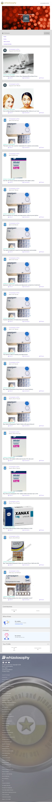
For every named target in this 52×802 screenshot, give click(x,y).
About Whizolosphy (7, 666)
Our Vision (5, 668)
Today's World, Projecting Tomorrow (9, 792)
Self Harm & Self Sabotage (7, 773)
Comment (26, 78)
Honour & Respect (5, 725)
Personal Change (5, 762)
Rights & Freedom (5, 771)
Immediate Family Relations (7, 732)
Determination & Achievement (8, 704)
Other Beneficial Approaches (7, 750)
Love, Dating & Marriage (7, 741)
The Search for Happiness (7, 787)
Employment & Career (6, 709)
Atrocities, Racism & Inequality (8, 686)
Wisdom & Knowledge (6, 799)
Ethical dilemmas (5, 711)
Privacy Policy (5, 671)
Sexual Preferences (5, 776)
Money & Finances (5, 746)
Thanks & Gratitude (6, 783)
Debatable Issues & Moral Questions (9, 702)
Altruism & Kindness (6, 684)
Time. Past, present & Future (7, 789)
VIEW (48, 644)
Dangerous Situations (6, 697)
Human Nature (5, 727)
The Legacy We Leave (6, 785)
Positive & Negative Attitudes (7, 769)
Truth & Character (5, 794)
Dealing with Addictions (6, 700)
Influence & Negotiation (6, 734)
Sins (3, 780)
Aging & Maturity (5, 681)
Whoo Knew (7, 41)
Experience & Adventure (6, 714)
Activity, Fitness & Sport (6, 679)
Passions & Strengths (6, 757)
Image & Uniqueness (6, 730)
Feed (5, 36)
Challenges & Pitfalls (6, 688)
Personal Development (6, 764)
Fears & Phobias (5, 718)
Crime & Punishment (6, 695)
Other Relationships (6, 753)
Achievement (4, 677)
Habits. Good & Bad (6, 723)
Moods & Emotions (5, 748)
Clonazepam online (14, 49)
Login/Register (44, 3)
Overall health (11, 74)
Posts (5, 39)
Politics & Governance (6, 766)
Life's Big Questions (6, 739)
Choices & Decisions (6, 691)
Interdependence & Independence (8, 737)
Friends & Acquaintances (7, 720)
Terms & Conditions (7, 669)
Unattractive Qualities (6, 796)
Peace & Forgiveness (6, 760)
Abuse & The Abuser (6, 674)
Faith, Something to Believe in (8, 716)
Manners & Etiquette (6, 743)
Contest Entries (7, 44)
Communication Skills (6, 693)
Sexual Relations (5, 778)
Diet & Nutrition (5, 707)
